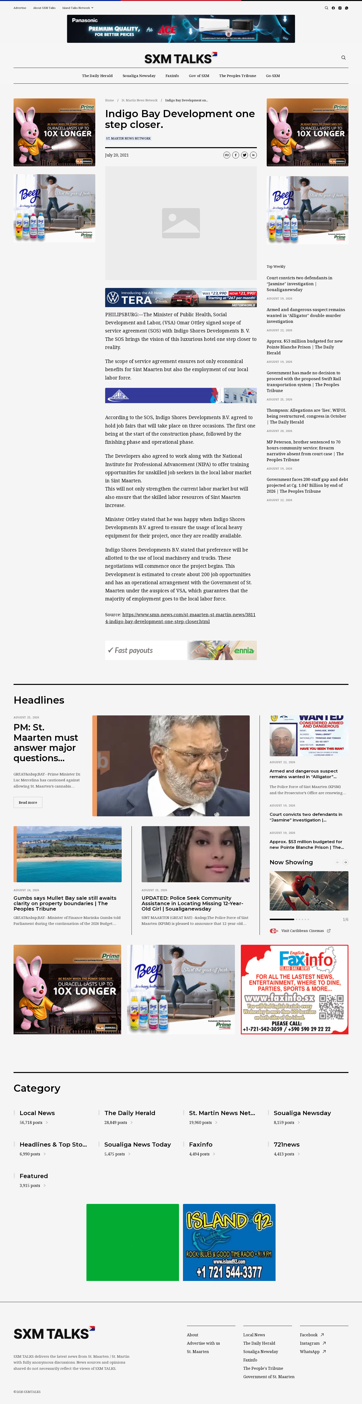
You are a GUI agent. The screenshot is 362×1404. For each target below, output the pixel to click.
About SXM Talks (44, 8)
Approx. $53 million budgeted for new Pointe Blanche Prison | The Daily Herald (305, 347)
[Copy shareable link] (226, 155)
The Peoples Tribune (237, 75)
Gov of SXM (199, 75)
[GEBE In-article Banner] (181, 395)
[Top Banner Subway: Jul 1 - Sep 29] (181, 29)
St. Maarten (198, 1351)
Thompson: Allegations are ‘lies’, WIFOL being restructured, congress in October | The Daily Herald (306, 416)
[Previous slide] (338, 862)
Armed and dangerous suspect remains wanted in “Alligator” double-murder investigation (306, 315)
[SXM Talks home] (180, 57)
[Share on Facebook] (235, 155)
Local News (254, 1335)
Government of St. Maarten (269, 1376)
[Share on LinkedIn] (253, 155)
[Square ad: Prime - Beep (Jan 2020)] (181, 989)
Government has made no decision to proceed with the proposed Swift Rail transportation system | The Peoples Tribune (304, 381)
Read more (30, 802)
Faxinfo (172, 75)
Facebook (309, 1335)
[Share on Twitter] (244, 155)
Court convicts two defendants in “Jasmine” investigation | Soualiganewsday (299, 283)
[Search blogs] (326, 8)
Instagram (310, 1343)
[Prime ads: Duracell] (67, 989)
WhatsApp (310, 1351)
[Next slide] (345, 862)
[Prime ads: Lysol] (54, 132)
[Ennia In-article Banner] (181, 650)
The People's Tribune (263, 1368)
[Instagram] (340, 8)
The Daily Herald (97, 75)
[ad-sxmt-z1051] (54, 208)
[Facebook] (333, 8)
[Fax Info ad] (294, 989)
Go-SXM (273, 75)
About (192, 1335)
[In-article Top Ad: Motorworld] (181, 297)
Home (109, 100)
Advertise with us (203, 1343)
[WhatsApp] (346, 8)
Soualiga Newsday (139, 75)
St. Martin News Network (140, 100)
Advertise (20, 8)
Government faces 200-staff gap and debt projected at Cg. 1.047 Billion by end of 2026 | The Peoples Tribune (307, 485)
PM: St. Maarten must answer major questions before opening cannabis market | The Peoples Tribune (46, 742)
